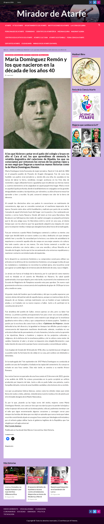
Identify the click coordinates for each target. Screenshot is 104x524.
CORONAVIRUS (9, 511)
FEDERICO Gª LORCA (11, 477)
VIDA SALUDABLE (33, 482)
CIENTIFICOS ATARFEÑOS (46, 31)
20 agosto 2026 (10, 497)
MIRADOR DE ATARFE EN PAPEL (45, 43)
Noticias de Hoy (19, 55)
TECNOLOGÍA (9, 514)
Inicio (19, 2)
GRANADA (8, 479)
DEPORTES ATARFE (12, 43)
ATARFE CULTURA (41, 37)
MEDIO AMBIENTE (11, 509)
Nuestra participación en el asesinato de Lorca (59, 489)
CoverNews (62, 521)
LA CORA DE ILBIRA (78, 25)
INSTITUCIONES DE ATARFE (58, 25)
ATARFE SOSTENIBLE (57, 37)
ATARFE (8, 25)
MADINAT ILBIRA (77, 31)
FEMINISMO (30, 31)
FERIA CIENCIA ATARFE (75, 37)
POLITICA (27, 55)
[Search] (99, 25)
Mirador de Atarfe (51, 13)
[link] (13, 426)
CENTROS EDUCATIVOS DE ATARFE (18, 37)
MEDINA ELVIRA (64, 31)
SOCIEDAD (35, 55)
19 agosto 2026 (56, 494)
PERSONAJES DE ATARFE (14, 31)
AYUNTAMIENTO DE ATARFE (36, 25)
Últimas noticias (44, 55)
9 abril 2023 (10, 75)
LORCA (15, 479)
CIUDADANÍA (26, 43)
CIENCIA (31, 477)
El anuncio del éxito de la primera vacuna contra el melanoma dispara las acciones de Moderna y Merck (37, 492)
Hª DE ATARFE (18, 25)
